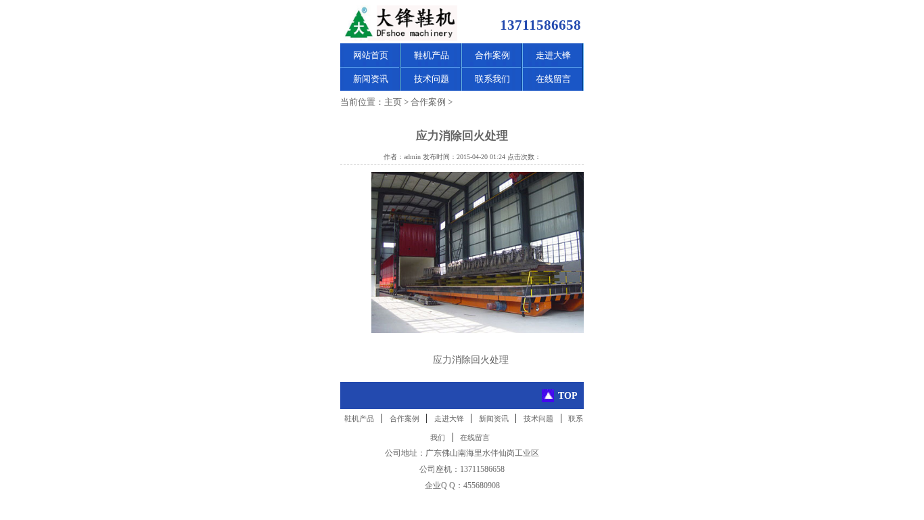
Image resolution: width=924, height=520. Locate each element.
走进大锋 (553, 55)
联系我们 (492, 79)
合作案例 (492, 55)
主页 (393, 102)
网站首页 (370, 55)
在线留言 (553, 79)
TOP (568, 395)
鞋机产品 (431, 55)
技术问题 (431, 79)
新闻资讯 (370, 79)
